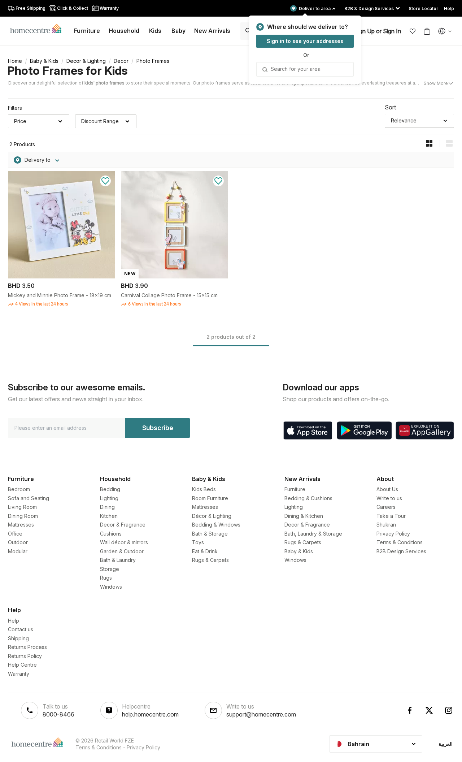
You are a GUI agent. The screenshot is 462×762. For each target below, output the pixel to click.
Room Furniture (210, 498)
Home (15, 61)
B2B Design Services (401, 551)
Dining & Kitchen (303, 516)
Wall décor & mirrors (124, 542)
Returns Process (27, 647)
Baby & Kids (44, 61)
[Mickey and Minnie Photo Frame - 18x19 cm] (61, 276)
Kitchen (109, 516)
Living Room (22, 507)
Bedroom (19, 489)
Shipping (18, 638)
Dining (107, 507)
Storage (109, 569)
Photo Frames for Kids (67, 71)
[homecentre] (39, 28)
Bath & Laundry (118, 560)
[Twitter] (429, 710)
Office (15, 534)
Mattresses (21, 524)
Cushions (111, 534)
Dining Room (23, 516)
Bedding (110, 489)
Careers (386, 507)
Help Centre (22, 665)
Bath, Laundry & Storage (313, 534)
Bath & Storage (210, 534)
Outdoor (18, 542)
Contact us (20, 629)
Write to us (389, 498)
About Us (387, 489)
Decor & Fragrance (122, 524)
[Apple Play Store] (308, 430)
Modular (17, 551)
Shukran (386, 524)
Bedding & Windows (216, 524)
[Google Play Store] (364, 430)
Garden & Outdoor (122, 551)
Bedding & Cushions (308, 498)
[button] (412, 31)
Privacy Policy (393, 534)
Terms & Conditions (399, 542)
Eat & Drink (205, 551)
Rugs (106, 578)
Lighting (109, 498)
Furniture (294, 489)
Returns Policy (25, 656)
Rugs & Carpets (210, 560)
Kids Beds (204, 489)
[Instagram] (448, 710)
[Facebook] (409, 710)
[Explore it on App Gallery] (425, 430)
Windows (111, 587)
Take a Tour (391, 516)
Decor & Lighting (86, 61)
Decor (121, 61)
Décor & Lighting (211, 516)
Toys (198, 542)
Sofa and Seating (28, 498)
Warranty (18, 674)
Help (13, 621)
